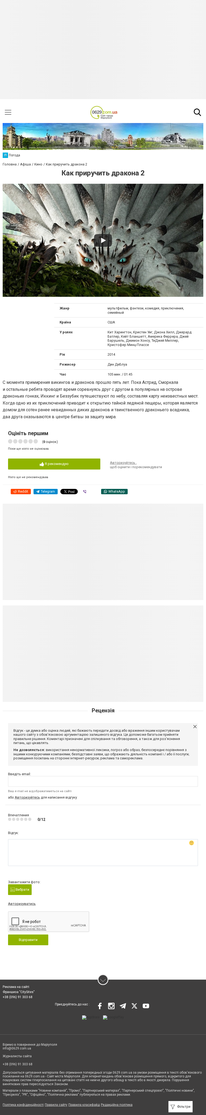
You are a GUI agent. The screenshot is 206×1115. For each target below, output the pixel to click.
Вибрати (22, 889)
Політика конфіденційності (23, 1105)
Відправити (28, 940)
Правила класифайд (84, 1105)
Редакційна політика (117, 1105)
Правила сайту (56, 1105)
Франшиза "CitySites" (19, 992)
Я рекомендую (56, 464)
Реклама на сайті (16, 987)
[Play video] (103, 240)
